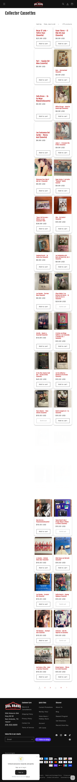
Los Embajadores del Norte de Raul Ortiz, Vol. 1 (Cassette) (63, 257)
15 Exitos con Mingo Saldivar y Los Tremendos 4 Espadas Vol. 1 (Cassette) (62, 335)
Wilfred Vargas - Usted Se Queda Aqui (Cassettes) (63, 107)
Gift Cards (42, 728)
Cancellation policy (66, 777)
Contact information (53, 777)
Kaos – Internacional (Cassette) (61, 71)
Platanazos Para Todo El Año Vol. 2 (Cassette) (42, 180)
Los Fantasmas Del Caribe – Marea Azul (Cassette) (43, 134)
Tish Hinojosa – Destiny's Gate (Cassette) (43, 631)
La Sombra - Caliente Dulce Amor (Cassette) (42, 559)
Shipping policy (40, 777)
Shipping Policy (27, 714)
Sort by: (39, 24)
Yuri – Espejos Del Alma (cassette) (43, 62)
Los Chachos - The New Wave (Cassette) (42, 294)
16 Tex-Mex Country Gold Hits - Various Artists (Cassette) (43, 374)
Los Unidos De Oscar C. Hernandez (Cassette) (42, 450)
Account (42, 723)
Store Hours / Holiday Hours (44, 717)
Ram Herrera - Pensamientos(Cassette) (42, 521)
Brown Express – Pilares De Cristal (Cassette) (62, 668)
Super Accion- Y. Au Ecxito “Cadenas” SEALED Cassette (63, 181)
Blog (57, 712)
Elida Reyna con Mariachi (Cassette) (62, 559)
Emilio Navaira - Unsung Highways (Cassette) (62, 595)
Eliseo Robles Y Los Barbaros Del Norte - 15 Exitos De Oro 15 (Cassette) (62, 296)
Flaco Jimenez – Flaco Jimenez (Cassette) (42, 411)
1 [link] (39, 687)
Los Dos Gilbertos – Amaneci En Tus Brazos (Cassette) (62, 374)
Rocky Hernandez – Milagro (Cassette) (41, 486)
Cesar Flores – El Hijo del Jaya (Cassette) (62, 33)
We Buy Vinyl (43, 712)
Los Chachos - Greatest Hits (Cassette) (42, 595)
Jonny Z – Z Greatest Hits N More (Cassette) (63, 144)
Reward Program (62, 716)
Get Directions (61, 721)
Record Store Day (62, 725)
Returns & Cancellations (26, 708)
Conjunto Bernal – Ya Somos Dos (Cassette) (42, 256)
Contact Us (26, 723)
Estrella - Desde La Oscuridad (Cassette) (42, 334)
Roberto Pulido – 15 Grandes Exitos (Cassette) (63, 486)
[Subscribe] (32, 739)
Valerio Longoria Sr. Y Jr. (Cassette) (62, 411)
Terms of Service (28, 727)
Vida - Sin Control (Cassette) (60, 218)
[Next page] (66, 687)
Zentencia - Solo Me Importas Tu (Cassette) (62, 631)
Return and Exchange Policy (53, 775)
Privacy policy (68, 775)
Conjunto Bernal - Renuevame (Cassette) (62, 450)
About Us (59, 707)
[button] (4, 4)
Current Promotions (46, 707)
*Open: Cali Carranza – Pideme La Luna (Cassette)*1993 (42, 219)
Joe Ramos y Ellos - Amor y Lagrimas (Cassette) (43, 668)
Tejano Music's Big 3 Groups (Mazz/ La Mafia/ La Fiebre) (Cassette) (62, 521)
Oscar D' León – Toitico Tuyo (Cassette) (42, 33)
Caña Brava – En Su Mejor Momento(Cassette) (43, 98)
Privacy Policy (27, 718)
